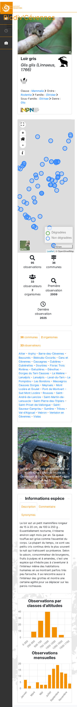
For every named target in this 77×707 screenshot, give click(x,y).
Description (28, 506)
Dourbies (41, 365)
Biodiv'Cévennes (29, 18)
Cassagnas (40, 361)
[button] (23, 139)
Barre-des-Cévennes (51, 353)
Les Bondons (42, 381)
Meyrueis (47, 385)
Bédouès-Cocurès (44, 357)
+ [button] (23, 133)
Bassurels (25, 357)
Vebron (42, 412)
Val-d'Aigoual (27, 412)
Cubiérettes (26, 365)
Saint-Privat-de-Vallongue (35, 404)
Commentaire (47, 506)
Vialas (37, 416)
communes (29, 337)
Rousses (48, 392)
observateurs (30, 345)
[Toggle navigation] (9, 26)
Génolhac (53, 369)
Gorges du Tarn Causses (34, 373)
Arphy (32, 353)
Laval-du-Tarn (55, 377)
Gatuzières (38, 369)
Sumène (49, 408)
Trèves (61, 408)
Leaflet (50, 251)
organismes (49, 337)
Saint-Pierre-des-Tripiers (49, 400)
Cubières (55, 361)
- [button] (23, 145)
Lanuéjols (24, 377)
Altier (22, 353)
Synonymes (28, 514)
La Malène (58, 373)
